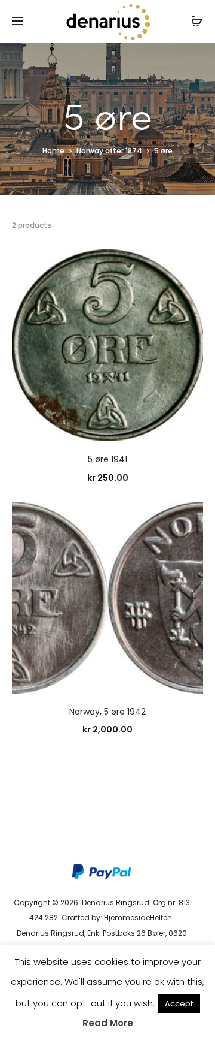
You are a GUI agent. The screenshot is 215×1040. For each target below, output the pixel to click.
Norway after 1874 (109, 151)
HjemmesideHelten (138, 917)
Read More (107, 1023)
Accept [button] (179, 1003)
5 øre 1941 (107, 459)
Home (53, 151)
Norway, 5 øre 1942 (107, 712)
